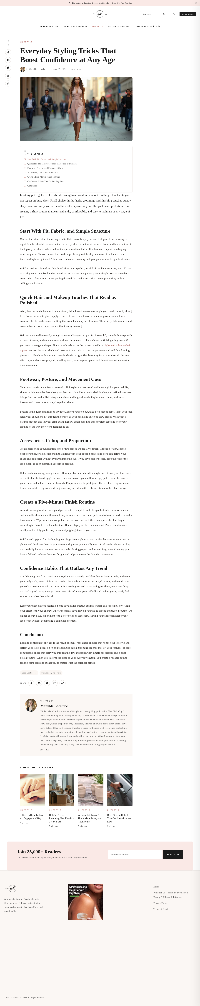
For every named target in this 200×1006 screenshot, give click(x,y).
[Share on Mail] (8, 76)
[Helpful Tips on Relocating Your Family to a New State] (61, 790)
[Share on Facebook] (8, 52)
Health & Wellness (75, 26)
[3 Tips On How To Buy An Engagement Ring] (32, 790)
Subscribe (188, 14)
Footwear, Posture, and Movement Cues (44, 168)
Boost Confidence (29, 673)
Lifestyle (97, 26)
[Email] (47, 750)
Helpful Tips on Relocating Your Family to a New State (61, 818)
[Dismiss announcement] (196, 3)
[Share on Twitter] (8, 68)
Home (156, 886)
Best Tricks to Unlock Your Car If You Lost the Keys (119, 818)
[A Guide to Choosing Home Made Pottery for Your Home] (90, 790)
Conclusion (32, 185)
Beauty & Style (49, 26)
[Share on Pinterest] (8, 60)
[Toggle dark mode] (174, 14)
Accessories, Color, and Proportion (42, 172)
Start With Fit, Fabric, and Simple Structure (46, 159)
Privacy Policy (160, 903)
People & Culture (119, 26)
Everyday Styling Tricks (51, 673)
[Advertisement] (168, 61)
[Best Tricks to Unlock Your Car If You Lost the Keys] (119, 790)
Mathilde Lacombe (37, 69)
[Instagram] (41, 750)
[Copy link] (8, 83)
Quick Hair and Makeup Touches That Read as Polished (52, 163)
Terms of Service (161, 909)
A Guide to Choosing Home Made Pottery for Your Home (89, 818)
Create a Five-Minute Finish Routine (43, 177)
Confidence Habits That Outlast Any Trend (46, 181)
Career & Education (147, 26)
